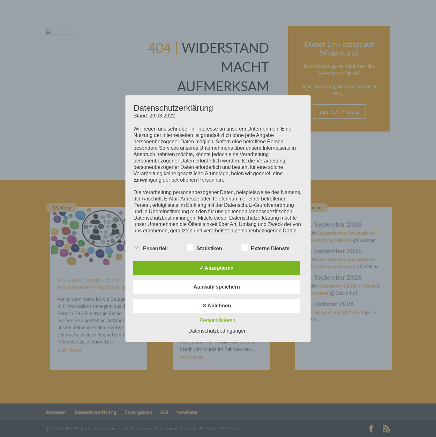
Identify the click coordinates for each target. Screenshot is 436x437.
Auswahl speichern (216, 287)
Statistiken (209, 248)
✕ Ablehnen (216, 305)
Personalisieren (217, 320)
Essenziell (155, 248)
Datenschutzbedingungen (217, 331)
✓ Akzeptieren (216, 268)
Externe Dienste (270, 248)
